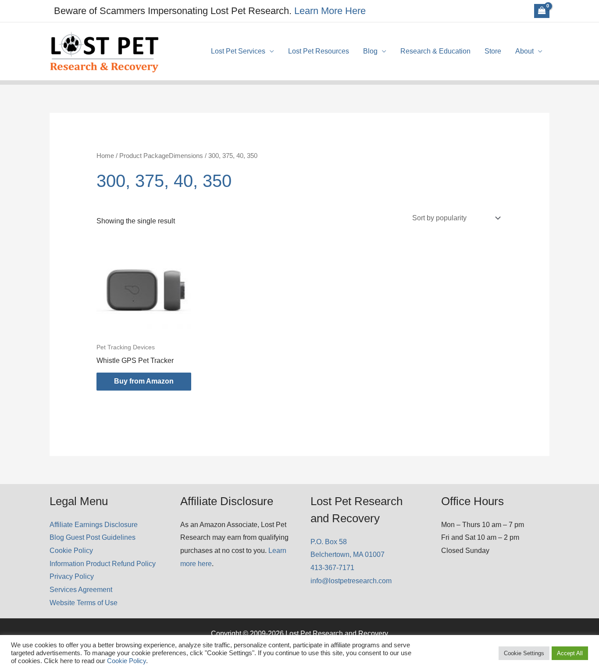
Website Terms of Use (84, 602)
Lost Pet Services (238, 51)
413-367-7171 (332, 567)
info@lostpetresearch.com (351, 581)
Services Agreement (81, 589)
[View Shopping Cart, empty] (541, 11)
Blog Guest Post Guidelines (92, 537)
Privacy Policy (72, 576)
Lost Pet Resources (318, 51)
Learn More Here (330, 10)
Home (105, 155)
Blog (370, 51)
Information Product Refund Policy (103, 563)
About (524, 51)
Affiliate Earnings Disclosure (94, 524)
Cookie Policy (71, 550)
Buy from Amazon (144, 381)
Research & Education (435, 51)
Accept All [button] (570, 653)
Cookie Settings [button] (524, 653)
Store (493, 51)
